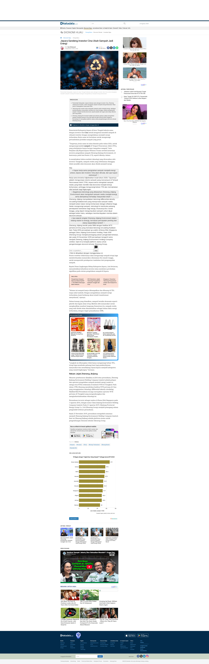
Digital (74, 28)
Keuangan (72, 644)
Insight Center (144, 645)
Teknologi (82, 649)
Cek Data (112, 646)
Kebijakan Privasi (98, 661)
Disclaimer (105, 661)
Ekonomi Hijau (88, 28)
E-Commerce (83, 642)
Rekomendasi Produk (76, 315)
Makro (71, 642)
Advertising (73, 661)
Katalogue (132, 646)
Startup (82, 646)
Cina (86, 132)
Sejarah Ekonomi (94, 642)
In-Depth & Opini (107, 28)
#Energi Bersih (105, 444)
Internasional (63, 646)
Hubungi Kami (113, 661)
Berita (64, 28)
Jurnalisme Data (97, 28)
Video (120, 28)
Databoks (142, 647)
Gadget (82, 647)
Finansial (69, 28)
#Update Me (73, 448)
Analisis (112, 644)
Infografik (112, 642)
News (131, 642)
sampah (87, 146)
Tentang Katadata (64, 661)
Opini (121, 644)
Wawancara (123, 646)
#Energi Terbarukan (94, 444)
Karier (78, 661)
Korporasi (72, 647)
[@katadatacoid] (147, 656)
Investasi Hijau (107, 32)
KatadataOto (143, 650)
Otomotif (115, 28)
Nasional (62, 642)
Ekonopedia (79, 28)
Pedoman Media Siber (87, 661)
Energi (61, 647)
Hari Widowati (72, 47)
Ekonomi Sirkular (97, 32)
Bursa (71, 646)
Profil (91, 644)
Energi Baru (89, 32)
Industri (62, 644)
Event (141, 649)
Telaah (122, 642)
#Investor (79, 444)
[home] (61, 28)
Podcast (125, 28)
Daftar (100, 656)
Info (129, 28)
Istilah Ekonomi (94, 646)
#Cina (85, 444)
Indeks (142, 642)
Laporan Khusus (124, 647)
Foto (131, 647)
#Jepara (72, 444)
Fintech (82, 644)
